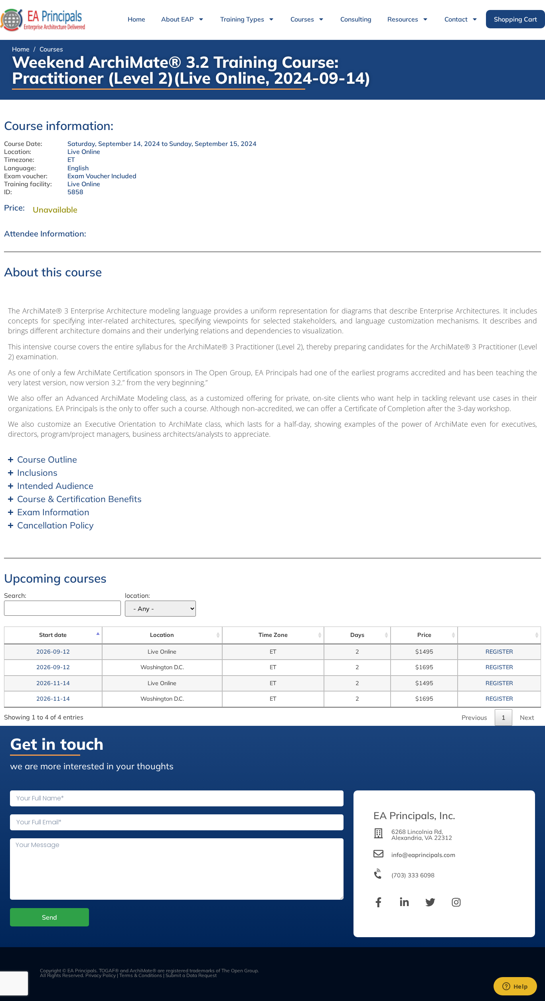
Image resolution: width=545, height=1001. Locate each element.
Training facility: (28, 184)
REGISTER (499, 651)
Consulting (355, 19)
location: (137, 595)
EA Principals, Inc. (414, 815)
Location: (17, 152)
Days (357, 634)
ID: (8, 192)
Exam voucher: (25, 176)
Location (162, 634)
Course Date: (23, 144)
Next (527, 717)
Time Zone (273, 634)
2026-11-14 (53, 683)
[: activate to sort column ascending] (499, 635)
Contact (456, 19)
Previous (474, 717)
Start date (53, 634)
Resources (402, 19)
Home (136, 19)
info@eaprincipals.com (423, 855)
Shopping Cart (515, 19)
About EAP (177, 19)
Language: (20, 168)
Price (424, 634)
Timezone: (19, 160)
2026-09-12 (53, 651)
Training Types (242, 19)
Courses (302, 19)
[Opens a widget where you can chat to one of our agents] (515, 987)
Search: (15, 595)
